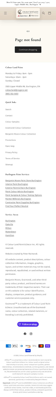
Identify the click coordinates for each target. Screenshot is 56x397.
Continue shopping (28, 49)
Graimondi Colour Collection (18, 128)
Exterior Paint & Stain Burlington (20, 187)
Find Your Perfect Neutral (16, 206)
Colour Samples (12, 122)
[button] (5, 13)
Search (8, 109)
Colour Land (23, 355)
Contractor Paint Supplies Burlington (22, 202)
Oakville (9, 224)
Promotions (10, 140)
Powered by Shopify (35, 355)
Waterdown (10, 231)
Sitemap (9, 164)
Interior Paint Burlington (16, 184)
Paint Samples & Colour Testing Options (23, 195)
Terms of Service (12, 158)
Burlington (10, 220)
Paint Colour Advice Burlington (19, 191)
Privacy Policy (11, 152)
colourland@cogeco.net (16, 90)
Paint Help (10, 146)
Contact (8, 115)
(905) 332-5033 (11, 93)
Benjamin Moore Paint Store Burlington (23, 180)
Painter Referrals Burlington (18, 198)
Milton (8, 228)
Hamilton (9, 235)
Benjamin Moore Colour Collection (20, 134)
